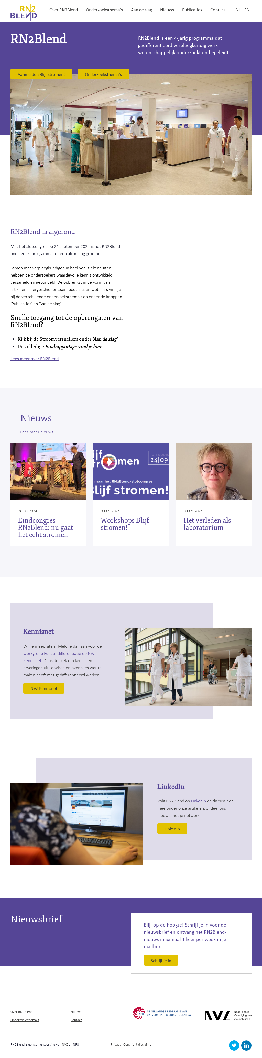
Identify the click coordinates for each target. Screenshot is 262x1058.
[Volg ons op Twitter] (235, 1049)
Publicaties (192, 9)
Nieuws (167, 9)
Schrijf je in (161, 960)
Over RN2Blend (63, 9)
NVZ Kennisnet (43, 688)
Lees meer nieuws (36, 432)
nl (238, 9)
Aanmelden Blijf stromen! (41, 74)
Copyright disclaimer (138, 1044)
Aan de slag (141, 9)
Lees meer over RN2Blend (34, 358)
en (247, 9)
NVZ (65, 1044)
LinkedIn (198, 801)
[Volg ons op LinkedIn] (246, 1049)
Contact (217, 9)
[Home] (23, 11)
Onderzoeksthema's (104, 9)
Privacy (116, 1044)
